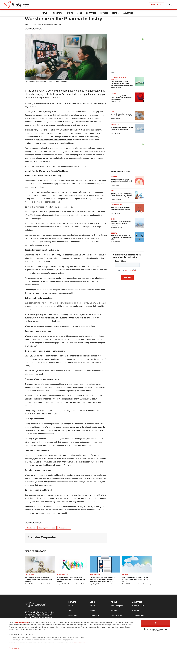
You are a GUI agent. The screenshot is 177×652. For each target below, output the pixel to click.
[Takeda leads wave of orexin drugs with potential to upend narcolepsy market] (139, 208)
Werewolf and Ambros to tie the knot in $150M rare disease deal (121, 115)
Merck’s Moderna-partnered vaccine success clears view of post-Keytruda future (135, 579)
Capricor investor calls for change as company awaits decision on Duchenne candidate (122, 83)
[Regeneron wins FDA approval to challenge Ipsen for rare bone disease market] (72, 564)
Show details (14, 648)
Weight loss (115, 125)
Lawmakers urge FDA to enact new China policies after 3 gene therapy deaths (121, 97)
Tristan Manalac (115, 241)
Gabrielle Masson (116, 101)
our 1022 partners (22, 622)
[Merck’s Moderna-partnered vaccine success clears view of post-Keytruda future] (137, 564)
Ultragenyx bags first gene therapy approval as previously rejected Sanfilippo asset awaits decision (102, 579)
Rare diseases (62, 575)
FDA (112, 191)
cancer (125, 575)
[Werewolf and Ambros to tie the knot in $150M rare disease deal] (139, 115)
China (113, 219)
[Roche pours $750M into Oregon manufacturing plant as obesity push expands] (40, 564)
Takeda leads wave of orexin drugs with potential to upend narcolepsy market (120, 209)
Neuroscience (116, 205)
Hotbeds (104, 13)
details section (79, 642)
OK (156, 623)
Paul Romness (115, 185)
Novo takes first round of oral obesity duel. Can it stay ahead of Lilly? (122, 237)
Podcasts (57, 13)
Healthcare (31, 528)
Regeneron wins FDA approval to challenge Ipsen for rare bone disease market (71, 579)
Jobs (79, 13)
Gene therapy (95, 575)
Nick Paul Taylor (115, 133)
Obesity (114, 233)
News (44, 13)
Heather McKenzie (116, 87)
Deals (113, 111)
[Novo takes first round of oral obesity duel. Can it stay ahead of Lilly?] (139, 237)
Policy (113, 93)
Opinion (114, 177)
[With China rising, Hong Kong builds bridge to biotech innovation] (139, 223)
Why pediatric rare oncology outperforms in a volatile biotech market (121, 181)
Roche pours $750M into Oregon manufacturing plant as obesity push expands (38, 579)
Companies (91, 13)
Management (64, 528)
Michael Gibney (115, 118)
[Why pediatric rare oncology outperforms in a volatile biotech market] (139, 180)
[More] (48, 13)
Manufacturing (30, 575)
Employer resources (47, 528)
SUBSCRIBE (156, 5)
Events (70, 13)
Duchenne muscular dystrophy (118, 78)
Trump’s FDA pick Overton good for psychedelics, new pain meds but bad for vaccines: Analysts (122, 195)
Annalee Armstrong (116, 227)
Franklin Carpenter (54, 24)
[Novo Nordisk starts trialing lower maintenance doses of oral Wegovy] (139, 128)
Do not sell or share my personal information (155, 630)
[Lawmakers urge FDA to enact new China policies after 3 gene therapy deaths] (139, 97)
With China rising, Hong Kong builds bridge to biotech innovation (120, 223)
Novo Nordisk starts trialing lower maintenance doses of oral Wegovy (122, 129)
